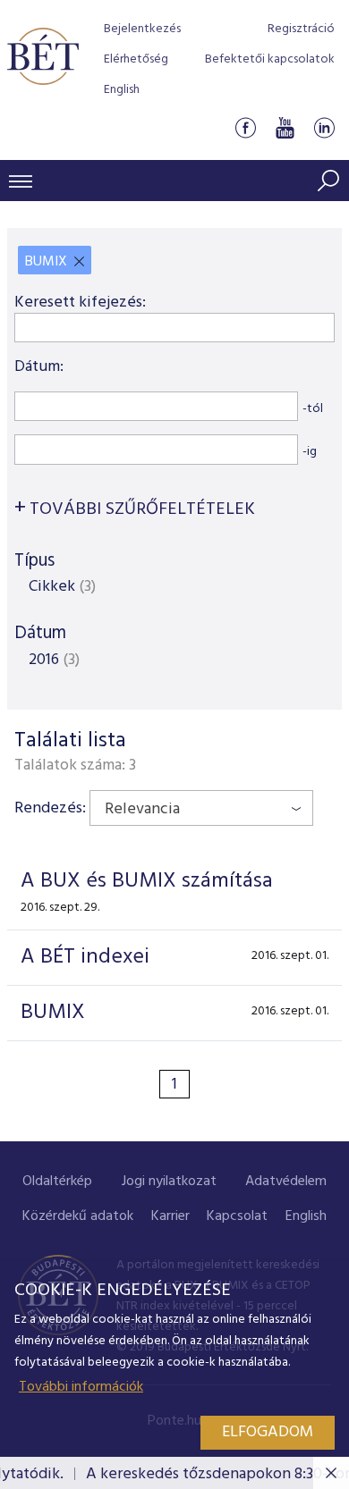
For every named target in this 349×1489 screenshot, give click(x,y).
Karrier (170, 1216)
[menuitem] (57, 1182)
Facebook (245, 128)
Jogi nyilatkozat (169, 1181)
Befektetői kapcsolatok (270, 59)
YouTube (284, 128)
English (122, 90)
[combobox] (201, 808)
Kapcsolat (237, 1216)
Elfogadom (267, 1432)
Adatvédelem (286, 1181)
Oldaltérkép (57, 1181)
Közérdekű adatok (77, 1216)
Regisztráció (301, 29)
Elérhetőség (136, 59)
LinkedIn (324, 128)
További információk (81, 1387)
